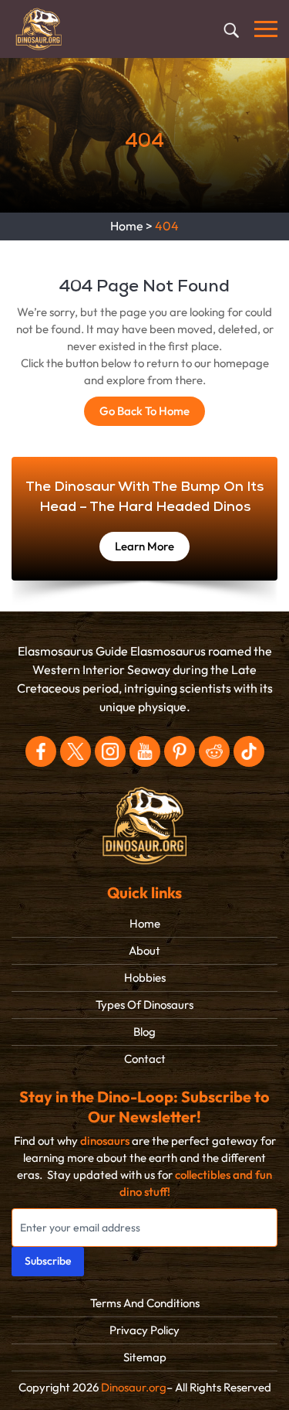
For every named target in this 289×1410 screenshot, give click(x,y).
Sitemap (144, 1357)
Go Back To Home (144, 411)
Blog (144, 1032)
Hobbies (145, 978)
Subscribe (48, 1261)
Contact (145, 1059)
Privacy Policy (144, 1330)
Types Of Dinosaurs (144, 1005)
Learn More (144, 546)
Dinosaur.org (133, 1387)
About (144, 951)
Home (126, 226)
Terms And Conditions (145, 1303)
